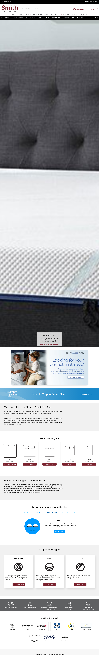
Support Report (21, 490)
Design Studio (48, 14)
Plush (27, 512)
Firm (38, 512)
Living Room (18, 17)
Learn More (85, 394)
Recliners (30, 17)
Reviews (57, 14)
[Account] (92, 8)
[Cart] (96, 8)
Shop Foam (49, 584)
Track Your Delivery (91, 1)
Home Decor (68, 17)
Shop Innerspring (19, 584)
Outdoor (81, 17)
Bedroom (56, 17)
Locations (74, 14)
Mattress (5, 17)
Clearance (93, 17)
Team (27, 14)
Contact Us (83, 14)
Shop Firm (59, 531)
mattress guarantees (29, 420)
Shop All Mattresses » (49, 344)
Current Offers (37, 14)
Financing (66, 14)
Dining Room (44, 17)
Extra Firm (51, 512)
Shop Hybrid (80, 584)
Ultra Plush (68, 512)
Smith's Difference (18, 14)
